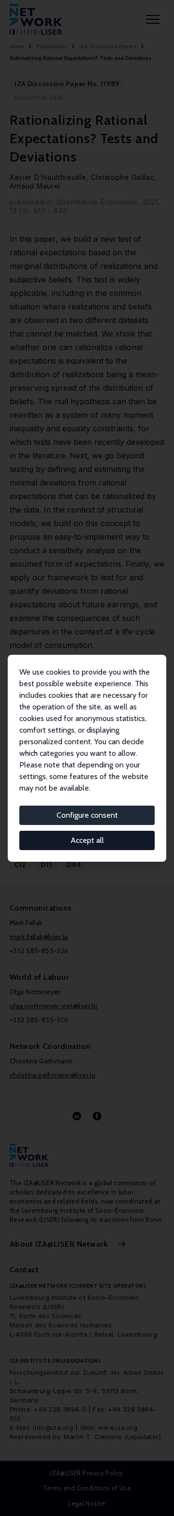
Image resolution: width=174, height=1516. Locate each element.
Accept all (87, 840)
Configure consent (87, 815)
